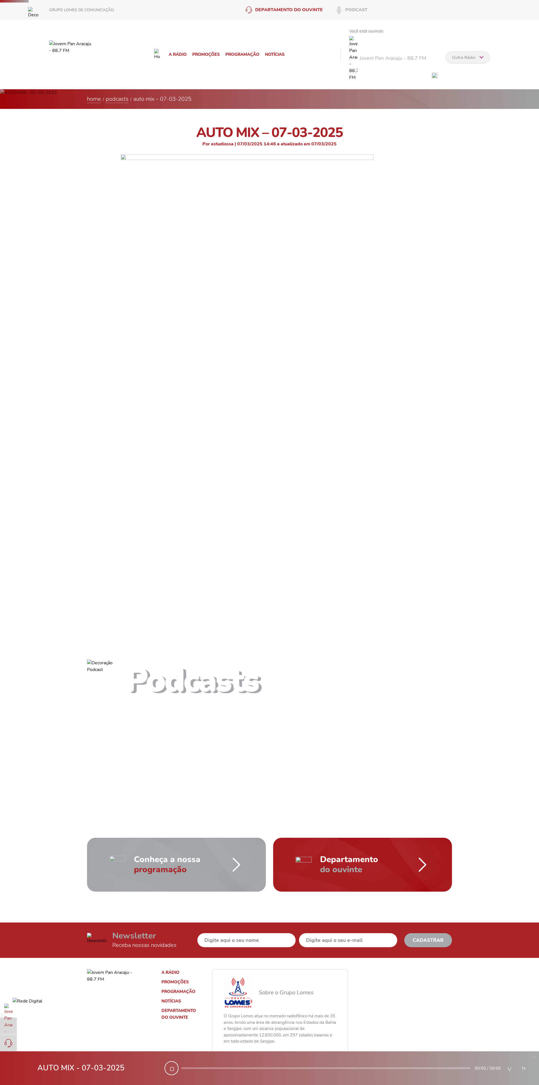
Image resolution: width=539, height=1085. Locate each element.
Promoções (206, 54)
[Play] (172, 1068)
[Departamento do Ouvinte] (8, 1043)
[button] (348, 683)
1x (524, 1068)
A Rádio (178, 54)
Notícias (275, 54)
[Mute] (510, 1068)
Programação (242, 54)
